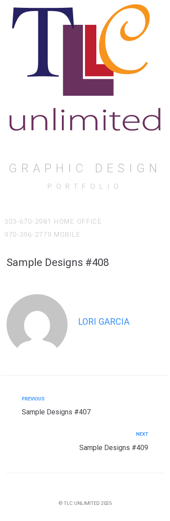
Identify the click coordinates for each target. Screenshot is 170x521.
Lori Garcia (103, 321)
